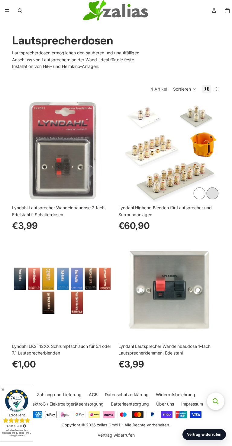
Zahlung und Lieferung (59, 394)
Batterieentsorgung (130, 403)
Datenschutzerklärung (127, 394)
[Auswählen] (210, 192)
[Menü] (7, 11)
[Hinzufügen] (104, 192)
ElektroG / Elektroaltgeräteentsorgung (66, 403)
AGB (93, 394)
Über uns (165, 403)
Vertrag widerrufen (116, 435)
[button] (184, 89)
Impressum (192, 403)
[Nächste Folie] (104, 151)
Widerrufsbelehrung (175, 394)
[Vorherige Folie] (21, 151)
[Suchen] (20, 10)
